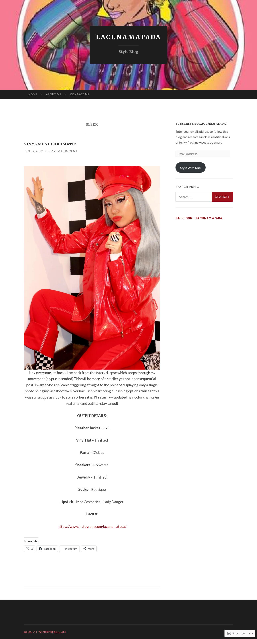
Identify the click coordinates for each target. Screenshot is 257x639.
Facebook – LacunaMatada (198, 218)
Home (33, 94)
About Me (53, 94)
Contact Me (79, 94)
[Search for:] (204, 197)
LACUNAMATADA (128, 37)
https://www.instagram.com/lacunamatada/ (92, 526)
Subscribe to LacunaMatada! (200, 123)
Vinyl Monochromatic (50, 144)
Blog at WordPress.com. (45, 631)
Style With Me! (190, 168)
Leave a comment (63, 151)
